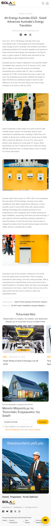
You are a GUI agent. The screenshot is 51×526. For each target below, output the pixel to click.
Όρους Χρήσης (34, 429)
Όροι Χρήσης (27, 521)
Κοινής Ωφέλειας (30, 497)
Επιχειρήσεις (15, 497)
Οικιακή (5, 497)
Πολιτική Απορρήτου (13, 429)
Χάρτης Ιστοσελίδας (13, 521)
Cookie (4, 520)
